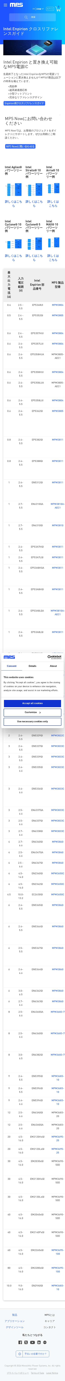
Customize (31, 712)
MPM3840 (57, 852)
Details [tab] (32, 666)
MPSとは (50, 1315)
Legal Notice (52, 1373)
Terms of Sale (37, 1373)
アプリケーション (15, 1321)
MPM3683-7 (58, 1012)
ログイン (50, 9)
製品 (14, 1315)
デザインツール (15, 1327)
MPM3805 (57, 315)
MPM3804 (57, 305)
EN (34, 9)
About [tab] (53, 666)
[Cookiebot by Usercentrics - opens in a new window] (47, 657)
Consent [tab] (11, 666)
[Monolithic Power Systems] (16, 5)
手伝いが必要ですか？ (36, 1354)
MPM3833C (57, 746)
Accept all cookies (32, 703)
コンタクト (49, 1327)
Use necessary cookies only (32, 722)
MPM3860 (57, 842)
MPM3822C (57, 735)
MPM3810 (57, 525)
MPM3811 (57, 440)
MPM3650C (57, 873)
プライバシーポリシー (18, 1373)
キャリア (50, 1321)
